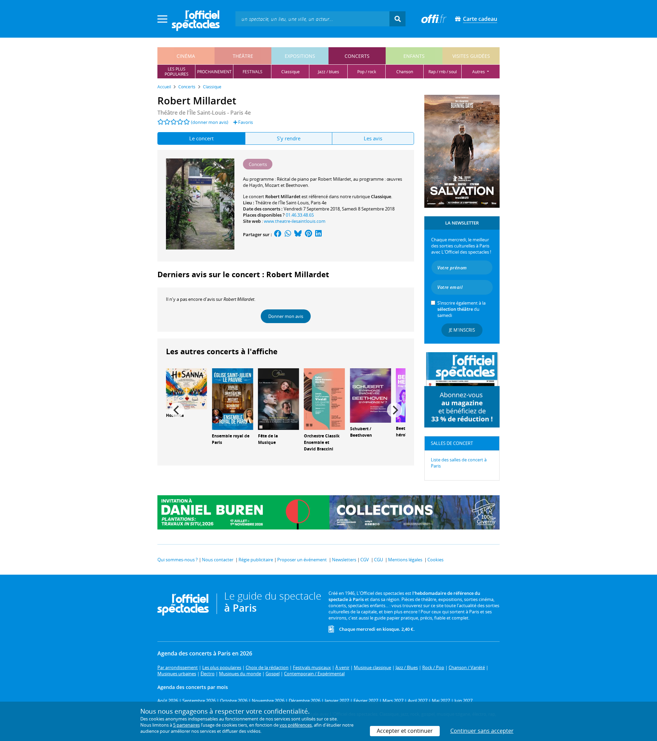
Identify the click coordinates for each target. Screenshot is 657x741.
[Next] (394, 410)
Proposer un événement (302, 560)
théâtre (243, 56)
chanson (404, 72)
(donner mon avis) (209, 122)
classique (290, 72)
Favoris (245, 122)
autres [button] (479, 72)
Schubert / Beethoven (361, 432)
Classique (381, 196)
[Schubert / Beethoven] (370, 395)
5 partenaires (186, 725)
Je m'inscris (462, 330)
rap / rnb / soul (442, 72)
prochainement (214, 72)
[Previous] (176, 410)
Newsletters (344, 560)
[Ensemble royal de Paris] (232, 398)
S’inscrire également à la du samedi (461, 309)
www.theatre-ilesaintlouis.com (294, 221)
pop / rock (366, 72)
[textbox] (312, 18)
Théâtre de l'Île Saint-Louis (282, 203)
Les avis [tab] (373, 138)
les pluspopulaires (177, 71)
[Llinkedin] (318, 234)
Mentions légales (405, 560)
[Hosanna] (186, 388)
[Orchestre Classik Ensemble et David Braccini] (324, 398)
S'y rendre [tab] (288, 138)
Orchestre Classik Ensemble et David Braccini (321, 442)
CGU (378, 560)
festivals (252, 72)
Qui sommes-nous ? (177, 560)
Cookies (435, 560)
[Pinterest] (308, 234)
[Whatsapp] (288, 234)
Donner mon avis (285, 316)
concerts (357, 56)
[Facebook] (278, 234)
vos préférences (296, 725)
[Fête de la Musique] (278, 398)
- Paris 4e (204, 112)
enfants (414, 56)
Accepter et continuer (405, 730)
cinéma (186, 56)
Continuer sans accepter (482, 730)
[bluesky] (298, 234)
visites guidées (471, 56)
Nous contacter (217, 560)
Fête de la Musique (268, 439)
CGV (364, 560)
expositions (300, 56)
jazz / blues (328, 72)
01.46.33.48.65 (300, 215)
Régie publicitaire (256, 560)
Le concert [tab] (201, 138)
